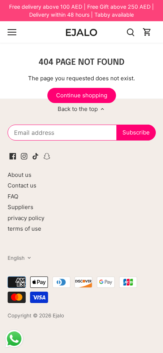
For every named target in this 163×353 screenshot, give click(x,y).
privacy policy (26, 218)
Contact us (22, 185)
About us (19, 174)
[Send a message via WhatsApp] (14, 338)
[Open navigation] (12, 32)
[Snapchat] (47, 155)
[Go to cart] (147, 32)
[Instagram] (24, 155)
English (16, 258)
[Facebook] (12, 155)
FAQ (13, 196)
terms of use (24, 228)
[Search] (130, 32)
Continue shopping (81, 95)
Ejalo (58, 315)
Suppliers (20, 207)
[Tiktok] (35, 155)
